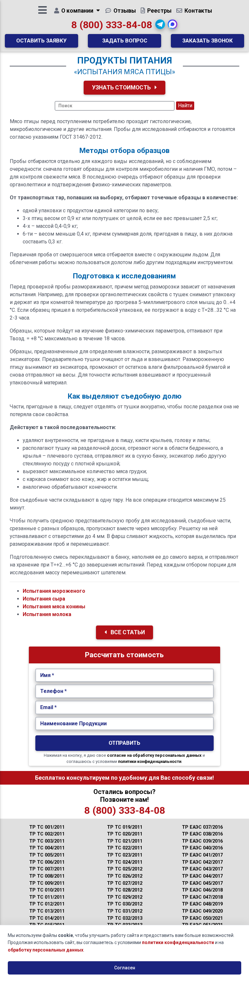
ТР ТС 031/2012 (124, 911)
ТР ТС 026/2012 (124, 876)
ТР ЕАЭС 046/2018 (202, 890)
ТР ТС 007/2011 (47, 869)
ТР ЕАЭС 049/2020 (202, 911)
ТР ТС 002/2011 (47, 834)
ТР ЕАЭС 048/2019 (202, 904)
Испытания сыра (44, 599)
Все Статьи (127, 632)
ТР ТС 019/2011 (124, 827)
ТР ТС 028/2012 (124, 890)
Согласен (124, 967)
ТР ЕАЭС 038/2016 (202, 834)
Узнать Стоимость (122, 87)
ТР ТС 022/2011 (124, 848)
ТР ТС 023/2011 (124, 855)
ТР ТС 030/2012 (124, 904)
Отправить (124, 743)
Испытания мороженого (54, 591)
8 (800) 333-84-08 (111, 24)
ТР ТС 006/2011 (47, 862)
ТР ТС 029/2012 (124, 897)
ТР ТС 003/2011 (47, 841)
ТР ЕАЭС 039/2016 (202, 841)
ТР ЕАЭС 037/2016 (202, 827)
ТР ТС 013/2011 (47, 911)
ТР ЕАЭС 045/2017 (202, 883)
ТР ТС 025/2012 (124, 869)
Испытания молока (47, 614)
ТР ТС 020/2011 (124, 834)
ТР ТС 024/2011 (124, 862)
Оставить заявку (41, 40)
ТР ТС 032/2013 (124, 918)
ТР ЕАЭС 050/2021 (202, 918)
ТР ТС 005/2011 (47, 855)
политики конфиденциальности (149, 761)
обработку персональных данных (45, 949)
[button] (160, 24)
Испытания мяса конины (54, 606)
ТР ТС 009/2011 (47, 883)
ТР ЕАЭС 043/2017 (202, 869)
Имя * (47, 675)
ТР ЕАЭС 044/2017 (202, 876)
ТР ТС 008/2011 (47, 876)
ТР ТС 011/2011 (47, 897)
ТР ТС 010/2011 (47, 890)
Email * (48, 707)
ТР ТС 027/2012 (124, 883)
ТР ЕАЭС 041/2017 (202, 855)
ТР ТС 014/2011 (47, 918)
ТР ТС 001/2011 (47, 827)
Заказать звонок (207, 40)
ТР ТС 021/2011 (124, 841)
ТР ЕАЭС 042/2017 (202, 862)
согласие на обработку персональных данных (154, 755)
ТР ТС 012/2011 (47, 904)
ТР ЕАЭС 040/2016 (202, 848)
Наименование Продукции (73, 723)
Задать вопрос (124, 40)
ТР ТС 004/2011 (47, 848)
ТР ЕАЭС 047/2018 (202, 897)
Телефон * (53, 691)
